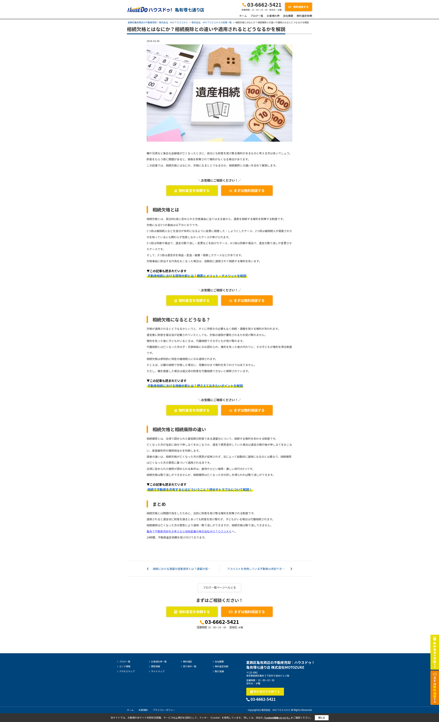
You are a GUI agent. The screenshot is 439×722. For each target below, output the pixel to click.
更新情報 (155, 666)
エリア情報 (124, 666)
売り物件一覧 (189, 666)
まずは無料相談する (249, 190)
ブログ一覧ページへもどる (219, 587)
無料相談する (301, 7)
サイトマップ (157, 671)
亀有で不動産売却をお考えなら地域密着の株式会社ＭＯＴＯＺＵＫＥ (189, 531)
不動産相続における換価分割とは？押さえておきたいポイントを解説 (195, 385)
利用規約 (143, 710)
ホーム (243, 15)
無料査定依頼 (304, 15)
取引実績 (219, 671)
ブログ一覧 (256, 15)
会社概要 (288, 15)
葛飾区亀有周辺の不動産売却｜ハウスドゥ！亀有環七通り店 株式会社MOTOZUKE (280, 665)
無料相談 (187, 661)
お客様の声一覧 (159, 661)
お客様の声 (273, 15)
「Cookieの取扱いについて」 (277, 717)
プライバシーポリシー (164, 710)
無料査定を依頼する (194, 190)
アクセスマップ (127, 671)
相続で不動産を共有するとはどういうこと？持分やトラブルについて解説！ (199, 489)
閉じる (321, 717)
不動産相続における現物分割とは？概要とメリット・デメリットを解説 (196, 275)
